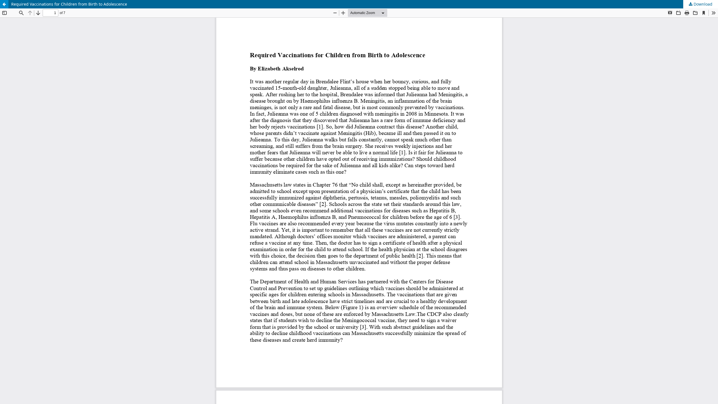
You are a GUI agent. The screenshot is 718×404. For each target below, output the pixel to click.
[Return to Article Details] (4, 4)
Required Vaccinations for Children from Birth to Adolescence (69, 4)
